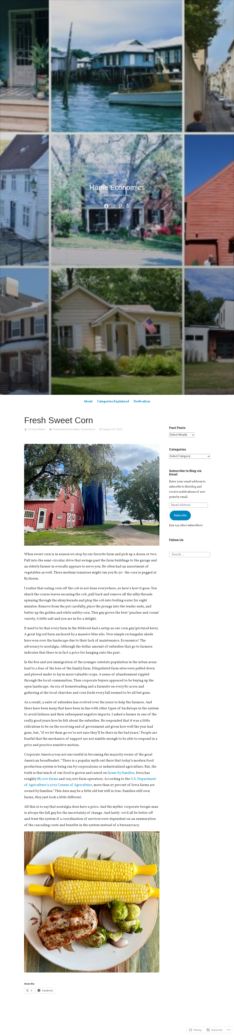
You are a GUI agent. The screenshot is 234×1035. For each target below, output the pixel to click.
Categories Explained (113, 401)
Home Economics (117, 187)
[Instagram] (113, 206)
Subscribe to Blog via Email (185, 472)
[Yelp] (127, 206)
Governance (88, 429)
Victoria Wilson (36, 429)
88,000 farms (47, 779)
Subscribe (180, 516)
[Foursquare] (120, 206)
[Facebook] (106, 206)
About (88, 401)
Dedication (142, 401)
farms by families (120, 773)
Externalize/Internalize (66, 429)
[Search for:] (189, 555)
